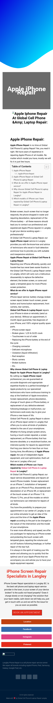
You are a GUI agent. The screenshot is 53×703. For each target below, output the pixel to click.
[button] (27, 612)
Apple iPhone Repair (22, 170)
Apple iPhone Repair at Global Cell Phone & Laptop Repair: (28, 178)
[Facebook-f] (18, 677)
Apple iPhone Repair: (26, 174)
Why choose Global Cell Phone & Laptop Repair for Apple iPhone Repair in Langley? (31, 192)
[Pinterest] (29, 677)
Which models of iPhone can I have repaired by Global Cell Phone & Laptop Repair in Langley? (30, 201)
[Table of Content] (46, 167)
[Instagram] (23, 677)
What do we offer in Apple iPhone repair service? (31, 184)
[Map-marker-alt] (35, 677)
